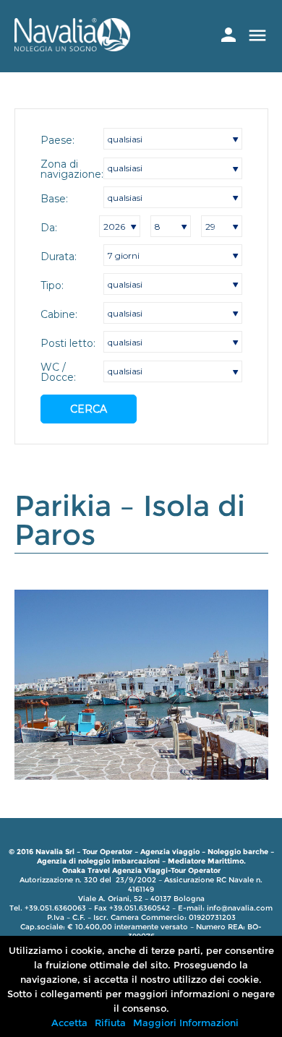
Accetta (69, 1022)
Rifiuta (110, 1022)
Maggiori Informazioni (186, 1022)
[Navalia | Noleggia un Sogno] (72, 47)
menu (257, 35)
